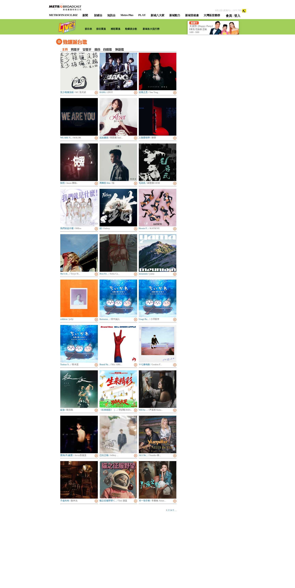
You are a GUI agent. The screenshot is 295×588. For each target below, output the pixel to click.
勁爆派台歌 (131, 29)
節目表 (88, 29)
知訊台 (111, 15)
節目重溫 (101, 29)
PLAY (142, 15)
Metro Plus (127, 15)
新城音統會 (192, 15)
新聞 (85, 15)
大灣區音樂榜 (212, 15)
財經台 (98, 15)
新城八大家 (157, 15)
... (176, 510)
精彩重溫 (115, 29)
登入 (237, 15)
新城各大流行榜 (151, 29)
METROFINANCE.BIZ (63, 15)
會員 (229, 15)
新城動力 (174, 15)
